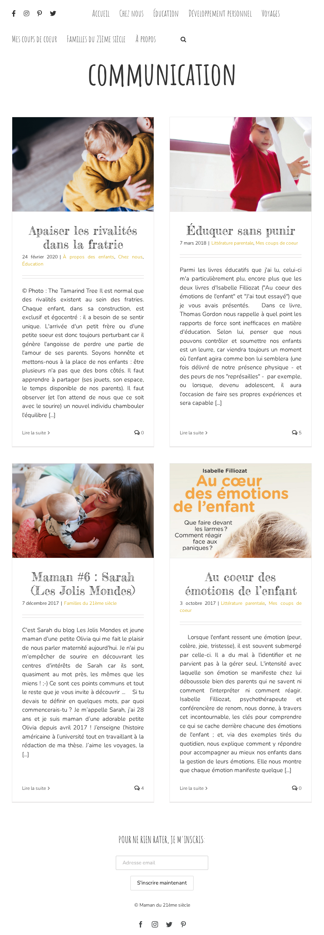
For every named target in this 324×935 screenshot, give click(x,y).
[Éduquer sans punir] (240, 164)
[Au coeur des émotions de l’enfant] (240, 511)
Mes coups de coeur (277, 243)
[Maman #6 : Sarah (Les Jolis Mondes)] (83, 511)
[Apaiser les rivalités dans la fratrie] (83, 164)
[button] (183, 38)
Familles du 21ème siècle (90, 603)
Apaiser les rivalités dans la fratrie (83, 237)
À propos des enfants (88, 257)
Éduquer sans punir (240, 230)
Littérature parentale (232, 243)
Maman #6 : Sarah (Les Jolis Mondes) (83, 584)
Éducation (32, 264)
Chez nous (130, 257)
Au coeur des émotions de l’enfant (241, 584)
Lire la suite (34, 433)
